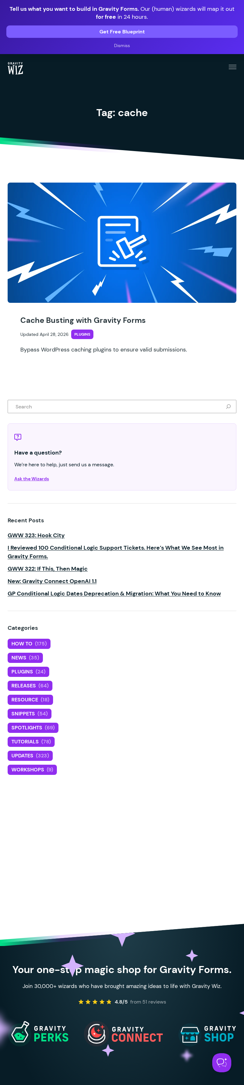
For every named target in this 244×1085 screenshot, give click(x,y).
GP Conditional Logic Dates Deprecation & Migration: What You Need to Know (114, 593)
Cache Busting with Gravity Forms (83, 320)
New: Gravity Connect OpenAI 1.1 (52, 581)
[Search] (230, 406)
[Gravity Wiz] (15, 68)
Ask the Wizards (31, 479)
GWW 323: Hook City (36, 535)
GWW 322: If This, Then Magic (48, 569)
